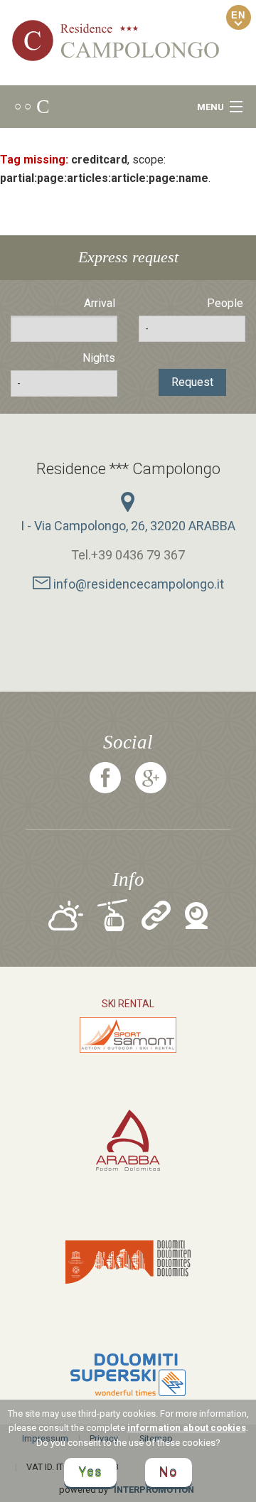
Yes (90, 1472)
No (168, 1472)
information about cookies (186, 1427)
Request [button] (192, 382)
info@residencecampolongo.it (137, 583)
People (225, 303)
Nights (98, 358)
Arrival (99, 303)
